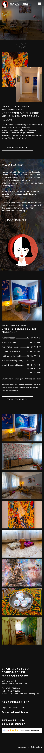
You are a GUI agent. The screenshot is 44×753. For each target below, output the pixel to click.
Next (39, 36)
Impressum (22, 747)
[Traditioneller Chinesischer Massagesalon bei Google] (22, 730)
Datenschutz (36, 747)
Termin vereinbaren (16, 148)
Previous (35, 36)
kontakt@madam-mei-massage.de (23, 694)
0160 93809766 (15, 691)
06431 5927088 (13, 688)
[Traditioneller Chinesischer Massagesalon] (15, 4)
